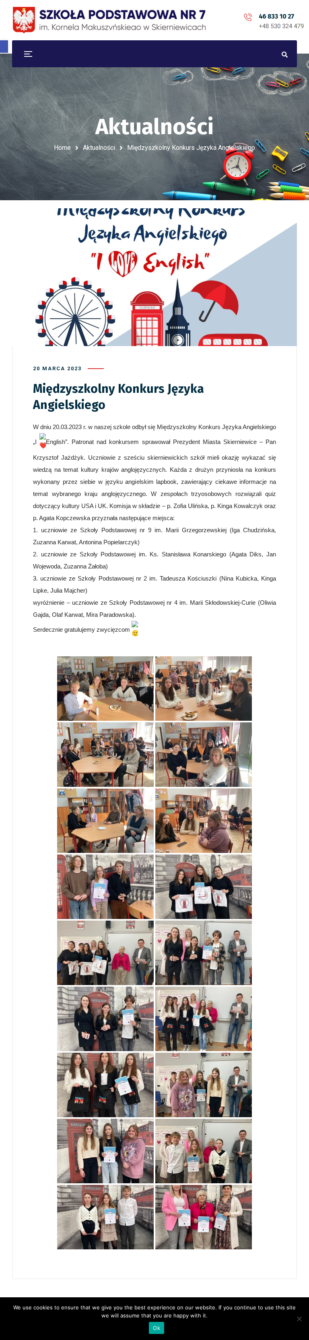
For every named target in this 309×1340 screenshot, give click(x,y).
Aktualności (99, 147)
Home (62, 147)
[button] (4, 46)
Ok (156, 1328)
